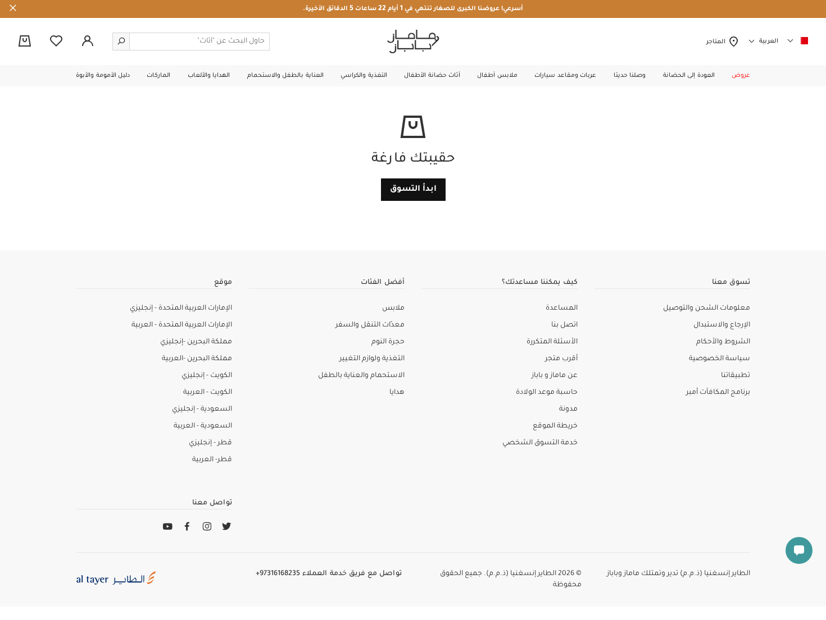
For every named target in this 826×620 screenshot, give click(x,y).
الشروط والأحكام (723, 342)
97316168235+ (278, 574)
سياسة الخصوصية (719, 359)
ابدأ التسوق (413, 189)
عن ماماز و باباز (555, 376)
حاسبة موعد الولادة (547, 393)
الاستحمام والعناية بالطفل (361, 376)
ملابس (393, 309)
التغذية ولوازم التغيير (372, 359)
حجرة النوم (388, 342)
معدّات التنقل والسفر (370, 325)
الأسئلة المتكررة (552, 342)
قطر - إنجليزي (210, 443)
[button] (741, 76)
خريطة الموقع (555, 426)
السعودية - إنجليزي (202, 410)
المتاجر (717, 42)
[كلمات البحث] (121, 41)
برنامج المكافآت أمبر (718, 393)
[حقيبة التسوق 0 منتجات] (24, 42)
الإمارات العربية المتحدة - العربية (181, 325)
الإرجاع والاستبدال (721, 325)
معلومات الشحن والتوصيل (706, 309)
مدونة (568, 410)
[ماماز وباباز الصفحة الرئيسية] (413, 41)
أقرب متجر (561, 359)
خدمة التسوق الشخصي (540, 443)
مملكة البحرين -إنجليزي (196, 342)
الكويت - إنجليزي (206, 376)
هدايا (397, 393)
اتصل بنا (564, 325)
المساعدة (562, 309)
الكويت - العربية (207, 393)
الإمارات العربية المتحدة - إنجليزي (181, 309)
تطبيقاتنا (735, 376)
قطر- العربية (212, 460)
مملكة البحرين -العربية (197, 359)
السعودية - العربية (203, 426)
